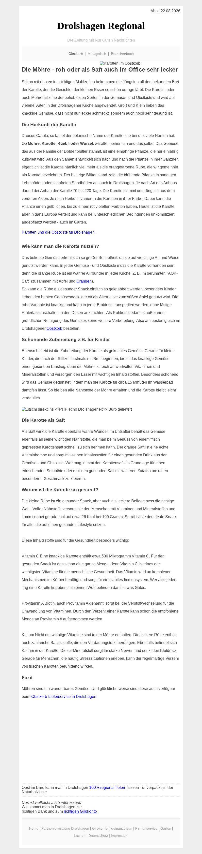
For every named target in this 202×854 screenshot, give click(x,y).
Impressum (119, 836)
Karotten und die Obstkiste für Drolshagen (58, 232)
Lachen (79, 836)
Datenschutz (98, 836)
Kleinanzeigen (121, 828)
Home (33, 828)
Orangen (84, 281)
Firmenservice (146, 828)
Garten (165, 828)
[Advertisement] (101, 742)
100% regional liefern (107, 787)
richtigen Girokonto (80, 811)
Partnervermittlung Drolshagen (65, 828)
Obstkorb (54, 328)
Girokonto (99, 828)
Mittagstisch (97, 54)
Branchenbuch (122, 54)
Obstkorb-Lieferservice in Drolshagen (63, 696)
